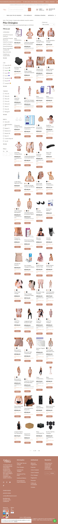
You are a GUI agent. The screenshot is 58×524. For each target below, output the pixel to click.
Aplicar (11, 154)
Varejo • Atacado (45, 1)
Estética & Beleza (21, 478)
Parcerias (33, 480)
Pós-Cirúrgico (28, 15)
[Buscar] (29, 9)
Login (40, 9)
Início (4, 20)
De (3, 151)
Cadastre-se (41, 10)
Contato (33, 487)
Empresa (33, 467)
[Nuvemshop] (25, 517)
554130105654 (7, 490)
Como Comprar (35, 470)
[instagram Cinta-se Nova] (3, 482)
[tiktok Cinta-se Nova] (3, 485)
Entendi (15, 521)
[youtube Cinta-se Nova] (9, 482)
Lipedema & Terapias (40, 15)
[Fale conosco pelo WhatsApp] (54, 520)
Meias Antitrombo (7, 52)
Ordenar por (44, 22)
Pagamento (34, 478)
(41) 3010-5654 (7, 493)
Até (7, 151)
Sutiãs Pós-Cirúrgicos (8, 42)
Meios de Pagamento (34, 463)
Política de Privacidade (34, 483)
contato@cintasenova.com (10, 496)
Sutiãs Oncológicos (7, 44)
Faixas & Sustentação (8, 46)
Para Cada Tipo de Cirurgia (14, 15)
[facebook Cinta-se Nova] (6, 482)
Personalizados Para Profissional (21, 481)
